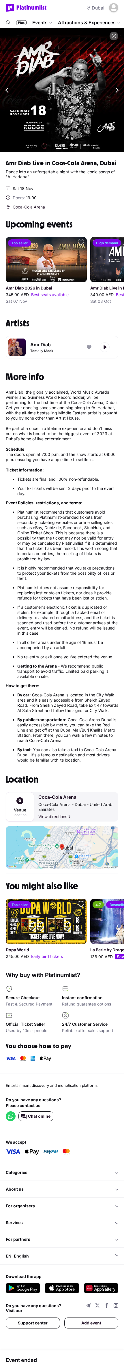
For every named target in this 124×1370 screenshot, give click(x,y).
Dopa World (17, 950)
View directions (52, 816)
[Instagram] (116, 1306)
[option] (62, 90)
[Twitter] (97, 1306)
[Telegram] (88, 1306)
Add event (91, 1322)
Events (40, 22)
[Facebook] (106, 1306)
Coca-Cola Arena (57, 797)
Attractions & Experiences (87, 22)
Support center (33, 1322)
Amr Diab (40, 344)
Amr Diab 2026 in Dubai (29, 288)
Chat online (39, 1116)
